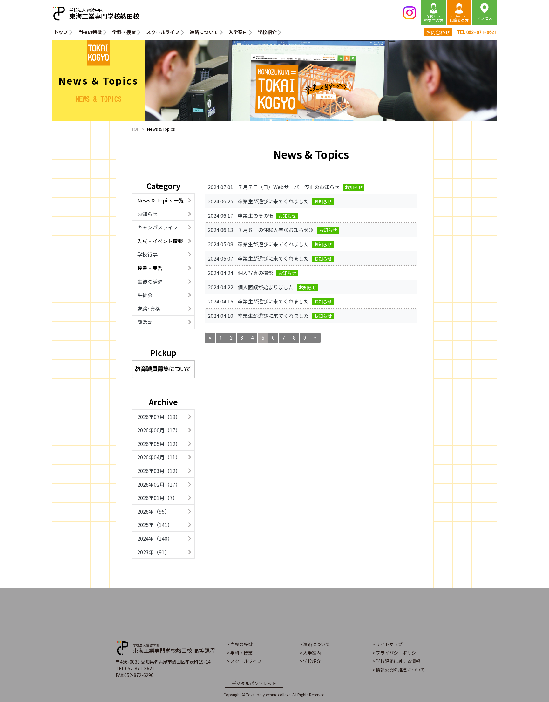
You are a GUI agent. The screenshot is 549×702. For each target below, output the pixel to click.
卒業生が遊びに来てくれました (273, 201)
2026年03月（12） (158, 470)
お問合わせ (438, 32)
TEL (477, 32)
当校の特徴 (90, 32)
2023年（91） (153, 552)
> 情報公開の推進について (398, 669)
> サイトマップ (387, 644)
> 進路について (315, 644)
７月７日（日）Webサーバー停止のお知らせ (289, 187)
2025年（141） (155, 524)
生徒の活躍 (150, 281)
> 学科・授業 (240, 653)
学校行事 (147, 254)
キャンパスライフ (157, 227)
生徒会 (144, 295)
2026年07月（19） (158, 416)
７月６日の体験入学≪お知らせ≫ (276, 230)
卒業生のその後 (255, 215)
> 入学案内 (310, 653)
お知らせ (147, 214)
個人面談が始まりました (266, 287)
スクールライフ (163, 32)
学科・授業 (124, 32)
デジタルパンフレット (254, 683)
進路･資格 (148, 308)
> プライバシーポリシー (396, 653)
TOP (135, 129)
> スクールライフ (244, 661)
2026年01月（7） (157, 497)
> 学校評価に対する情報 (396, 661)
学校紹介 (267, 32)
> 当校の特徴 (240, 644)
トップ (61, 32)
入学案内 (237, 32)
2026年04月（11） (158, 457)
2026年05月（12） (158, 443)
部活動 (144, 322)
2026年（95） (153, 511)
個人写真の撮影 (255, 272)
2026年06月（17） (158, 430)
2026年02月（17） (158, 484)
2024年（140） (155, 538)
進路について (204, 32)
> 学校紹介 (310, 661)
